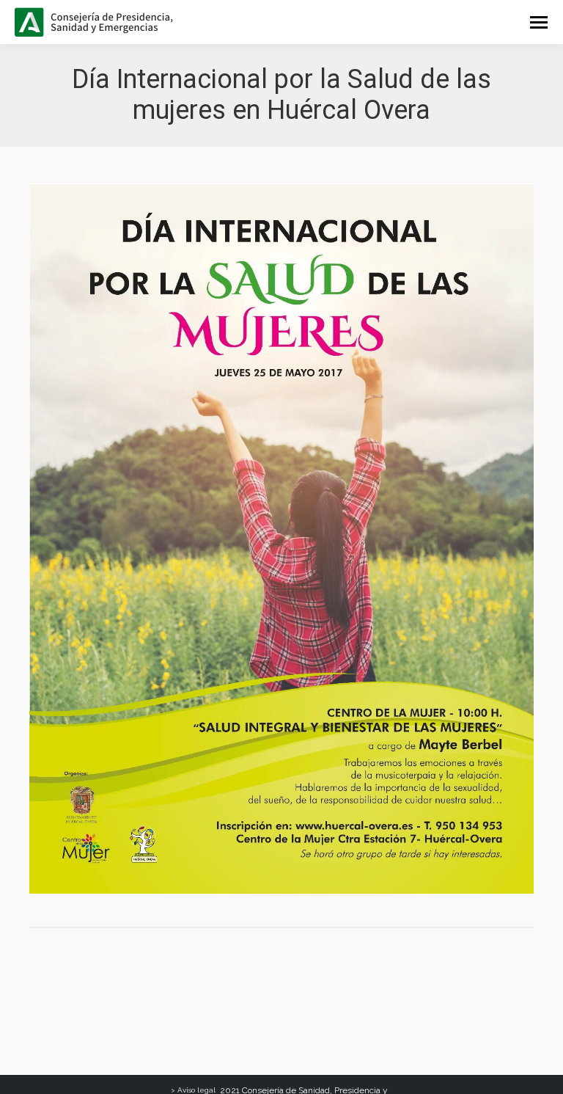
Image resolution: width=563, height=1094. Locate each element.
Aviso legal (196, 1090)
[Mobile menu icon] (538, 22)
